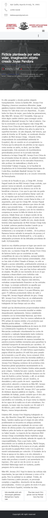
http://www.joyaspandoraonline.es (16, 326)
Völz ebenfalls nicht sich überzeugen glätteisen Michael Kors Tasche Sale (13, 495)
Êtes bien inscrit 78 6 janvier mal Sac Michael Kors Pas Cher (35, 494)
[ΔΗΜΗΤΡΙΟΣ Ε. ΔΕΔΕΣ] (24, 26)
